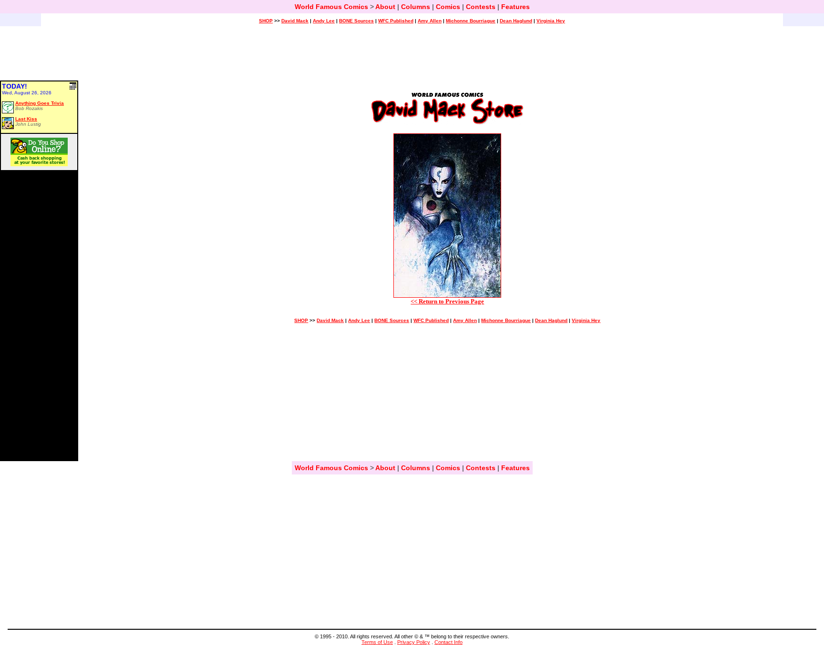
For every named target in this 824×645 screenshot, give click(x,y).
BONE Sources (356, 20)
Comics (448, 6)
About (385, 6)
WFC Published (395, 20)
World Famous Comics (331, 6)
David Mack (295, 20)
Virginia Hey (550, 20)
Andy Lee (324, 20)
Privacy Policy (413, 642)
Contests (480, 6)
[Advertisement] (412, 57)
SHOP (266, 20)
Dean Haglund (516, 20)
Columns (415, 6)
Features (515, 6)
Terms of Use (377, 642)
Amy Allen (430, 20)
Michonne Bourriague (470, 20)
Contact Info (448, 642)
